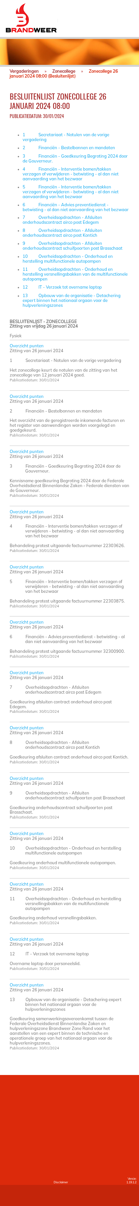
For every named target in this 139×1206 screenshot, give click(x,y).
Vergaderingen (24, 71)
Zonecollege (63, 71)
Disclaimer (61, 1182)
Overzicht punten (27, 345)
